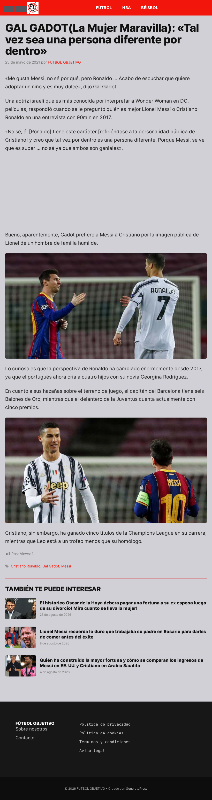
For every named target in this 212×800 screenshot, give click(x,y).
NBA (126, 7)
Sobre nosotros (31, 729)
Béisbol (149, 7)
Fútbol (104, 7)
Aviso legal (92, 750)
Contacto (25, 737)
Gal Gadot (50, 566)
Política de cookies (101, 733)
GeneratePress (136, 788)
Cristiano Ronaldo (25, 566)
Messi (66, 566)
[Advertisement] (106, 194)
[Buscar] (21, 9)
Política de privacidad (105, 724)
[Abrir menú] (9, 9)
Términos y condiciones (105, 742)
